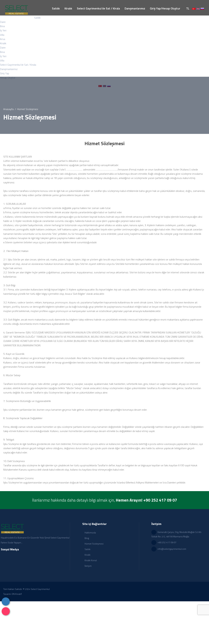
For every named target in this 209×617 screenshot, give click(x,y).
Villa (2, 35)
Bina (2, 26)
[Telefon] (6, 601)
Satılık (87, 549)
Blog (86, 538)
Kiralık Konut (90, 560)
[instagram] (6, 611)
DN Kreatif (17, 594)
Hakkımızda (90, 532)
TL (187, 8)
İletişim (88, 566)
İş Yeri (3, 30)
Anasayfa (8, 109)
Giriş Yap (4, 73)
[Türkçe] (194, 8)
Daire (3, 22)
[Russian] (202, 8)
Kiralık (87, 554)
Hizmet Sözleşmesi (94, 543)
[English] (198, 8)
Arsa (2, 39)
